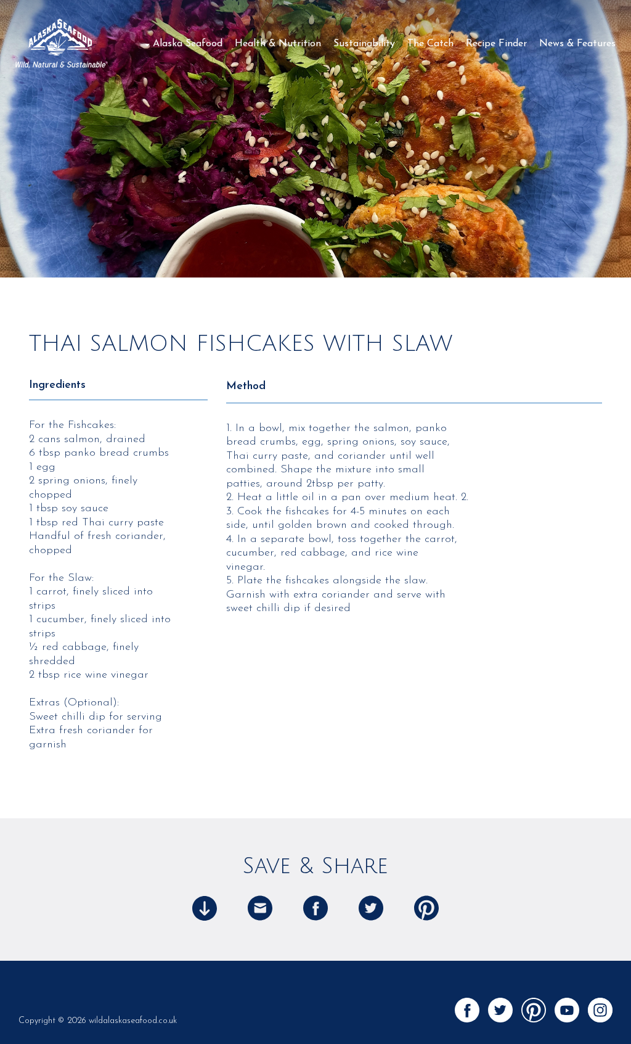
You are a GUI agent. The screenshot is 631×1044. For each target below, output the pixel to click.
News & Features (577, 44)
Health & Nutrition (278, 44)
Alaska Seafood (187, 44)
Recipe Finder (496, 44)
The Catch (430, 44)
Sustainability (364, 44)
